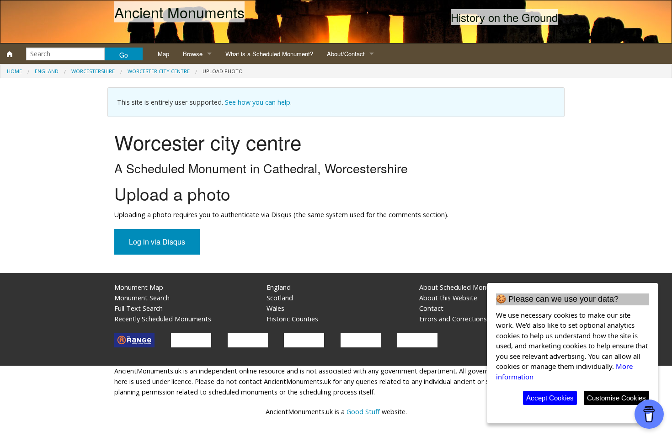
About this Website (448, 297)
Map (163, 53)
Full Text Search (138, 308)
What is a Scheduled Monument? (269, 53)
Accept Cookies (550, 398)
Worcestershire (93, 71)
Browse (193, 53)
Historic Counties (292, 318)
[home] (9, 53)
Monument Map (138, 287)
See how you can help (257, 102)
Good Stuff (363, 411)
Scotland (280, 297)
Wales (275, 308)
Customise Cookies (616, 398)
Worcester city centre (159, 71)
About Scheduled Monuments (464, 287)
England (47, 71)
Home (14, 71)
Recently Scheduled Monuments (162, 318)
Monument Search (142, 297)
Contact (431, 308)
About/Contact (346, 53)
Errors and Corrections (453, 318)
